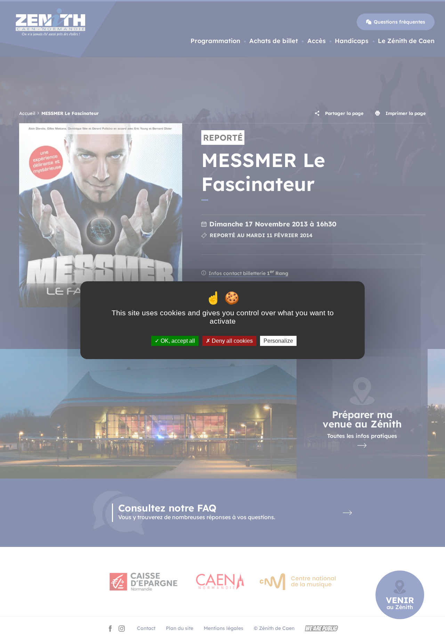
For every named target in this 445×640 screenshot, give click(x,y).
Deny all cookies (231, 340)
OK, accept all (177, 340)
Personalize (278, 340)
